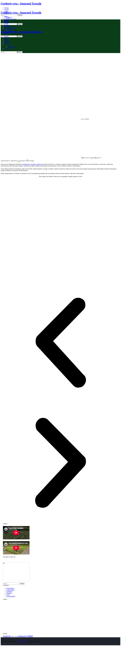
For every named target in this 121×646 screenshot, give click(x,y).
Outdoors (9, 591)
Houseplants (10, 588)
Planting (9, 593)
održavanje (40, 164)
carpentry (13, 636)
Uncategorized (10, 596)
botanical (6, 636)
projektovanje (26, 164)
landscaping (22, 636)
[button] (60, 343)
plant (30, 635)
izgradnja (33, 164)
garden (16, 636)
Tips (8, 594)
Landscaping (10, 590)
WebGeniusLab (22, 641)
